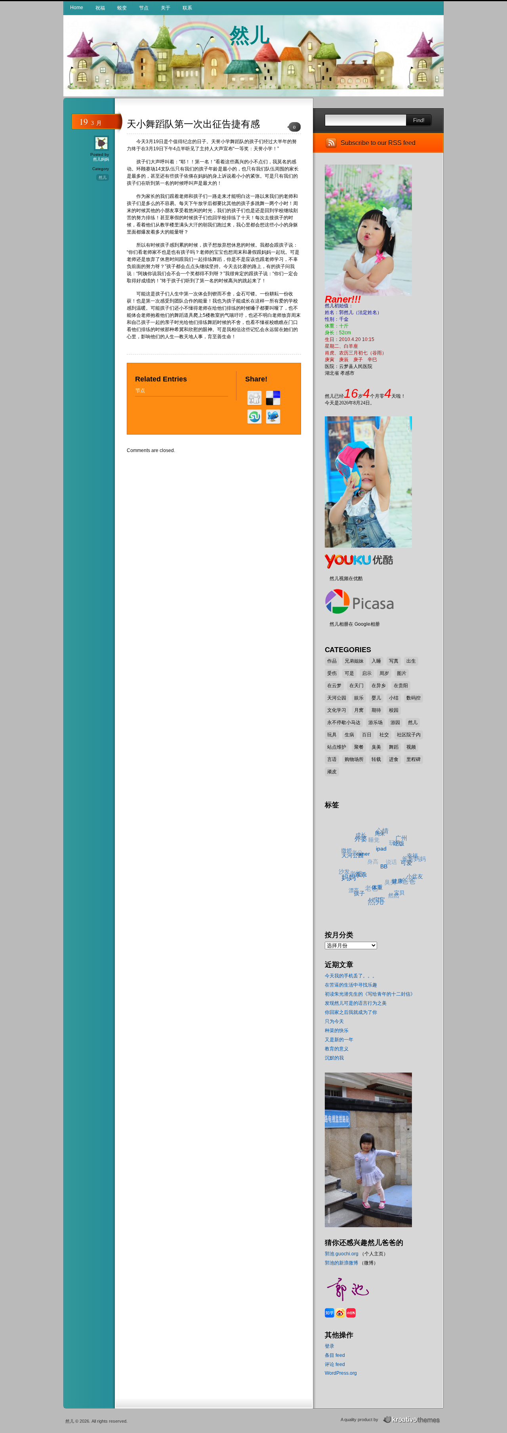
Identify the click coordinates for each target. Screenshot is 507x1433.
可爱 (406, 871)
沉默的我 (334, 1058)
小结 (393, 698)
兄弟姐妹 (354, 661)
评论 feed (335, 1364)
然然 (388, 895)
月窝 (359, 710)
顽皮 (332, 771)
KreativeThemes (413, 1419)
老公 (359, 845)
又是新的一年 (339, 1039)
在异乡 (379, 685)
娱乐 (359, 698)
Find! (419, 120)
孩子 (355, 891)
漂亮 (350, 884)
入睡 (376, 661)
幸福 (413, 861)
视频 (411, 747)
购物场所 (354, 759)
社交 (384, 735)
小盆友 (412, 882)
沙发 (343, 865)
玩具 (332, 735)
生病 (349, 735)
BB (383, 873)
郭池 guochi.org (341, 1254)
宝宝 (373, 900)
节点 (144, 8)
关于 (165, 8)
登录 (329, 1346)
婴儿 (376, 698)
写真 (393, 661)
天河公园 (336, 698)
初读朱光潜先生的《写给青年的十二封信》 (370, 994)
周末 (385, 837)
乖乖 (359, 877)
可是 (349, 673)
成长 (366, 832)
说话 (392, 859)
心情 (387, 831)
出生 (411, 661)
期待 (376, 710)
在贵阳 (401, 685)
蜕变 (122, 8)
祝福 (100, 8)
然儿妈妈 (101, 159)
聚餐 (359, 747)
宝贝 (394, 897)
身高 (373, 855)
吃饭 (402, 850)
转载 (376, 759)
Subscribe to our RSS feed (378, 143)
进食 (393, 759)
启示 (367, 673)
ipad (383, 854)
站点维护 (336, 747)
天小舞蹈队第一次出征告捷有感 (193, 124)
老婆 (355, 866)
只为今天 (334, 1021)
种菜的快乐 (337, 1030)
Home (76, 7)
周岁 (384, 673)
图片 (401, 673)
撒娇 (349, 845)
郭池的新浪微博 (341, 1263)
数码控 (413, 698)
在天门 (356, 685)
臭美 (376, 747)
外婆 (365, 838)
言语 (332, 759)
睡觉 (378, 836)
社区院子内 (409, 735)
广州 (406, 842)
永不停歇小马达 (343, 722)
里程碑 (413, 759)
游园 (395, 722)
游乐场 (375, 722)
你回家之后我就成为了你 (351, 1012)
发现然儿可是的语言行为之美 (356, 1003)
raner (365, 857)
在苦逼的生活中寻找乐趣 (351, 985)
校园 (393, 710)
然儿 (249, 34)
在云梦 (334, 685)
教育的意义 (337, 1049)
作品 (332, 661)
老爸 (368, 882)
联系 (187, 8)
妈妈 (347, 874)
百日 (367, 735)
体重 (373, 891)
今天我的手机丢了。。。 (351, 976)
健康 (394, 888)
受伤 (332, 673)
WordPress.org (341, 1373)
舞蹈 (393, 747)
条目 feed (335, 1355)
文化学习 (336, 710)
